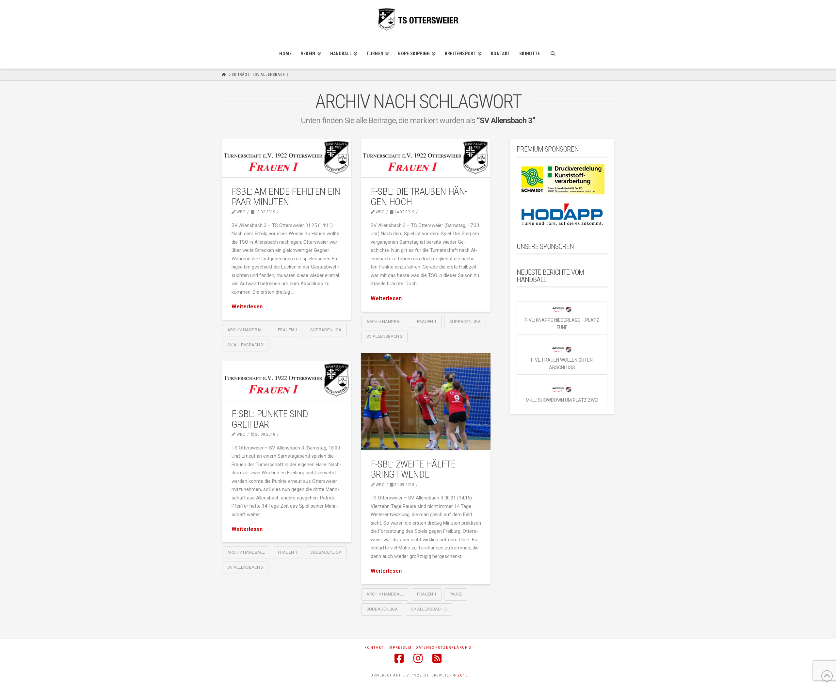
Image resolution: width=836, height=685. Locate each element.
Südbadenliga (326, 329)
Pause (455, 594)
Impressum (400, 647)
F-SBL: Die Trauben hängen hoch (419, 196)
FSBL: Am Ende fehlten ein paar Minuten (286, 196)
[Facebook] (399, 658)
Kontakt (374, 647)
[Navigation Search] (552, 54)
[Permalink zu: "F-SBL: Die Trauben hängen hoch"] (425, 158)
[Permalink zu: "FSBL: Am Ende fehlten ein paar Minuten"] (286, 158)
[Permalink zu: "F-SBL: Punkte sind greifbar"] (286, 380)
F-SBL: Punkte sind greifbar (270, 419)
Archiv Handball (246, 329)
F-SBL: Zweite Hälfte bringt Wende (413, 469)
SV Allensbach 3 (245, 344)
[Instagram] (418, 658)
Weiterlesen (247, 306)
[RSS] (437, 658)
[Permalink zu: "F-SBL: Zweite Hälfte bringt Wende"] (425, 401)
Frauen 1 (287, 329)
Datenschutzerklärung (444, 647)
